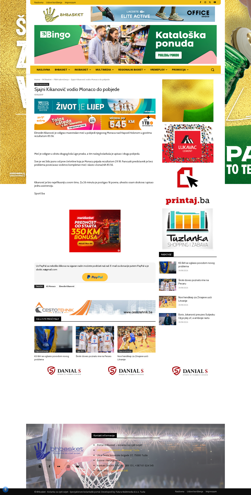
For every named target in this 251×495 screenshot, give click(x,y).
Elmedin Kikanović (66, 286)
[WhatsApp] (81, 294)
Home (37, 79)
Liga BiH (80, 351)
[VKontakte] (77, 467)
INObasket (47, 79)
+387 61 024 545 (118, 470)
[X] (210, 2)
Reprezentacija (41, 351)
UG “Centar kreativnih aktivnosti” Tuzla (118, 450)
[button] (212, 70)
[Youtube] (215, 2)
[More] (89, 294)
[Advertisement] (125, 400)
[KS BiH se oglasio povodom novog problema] (53, 339)
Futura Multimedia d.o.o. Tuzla (130, 491)
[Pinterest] (73, 294)
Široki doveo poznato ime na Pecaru (93, 356)
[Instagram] (205, 2)
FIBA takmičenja (61, 79)
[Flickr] (59, 467)
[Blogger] (40, 467)
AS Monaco (51, 286)
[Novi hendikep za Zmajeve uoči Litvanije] (136, 339)
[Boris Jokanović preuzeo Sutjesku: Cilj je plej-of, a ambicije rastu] (167, 319)
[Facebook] (201, 2)
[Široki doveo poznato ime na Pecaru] (95, 339)
